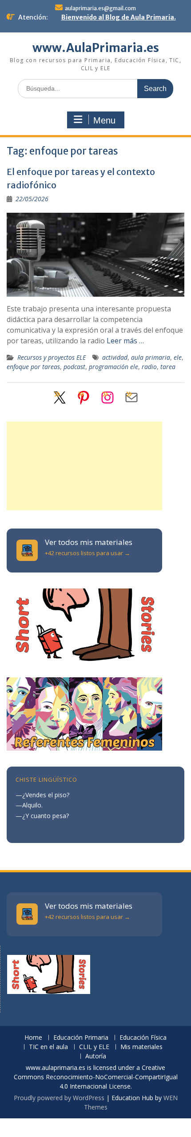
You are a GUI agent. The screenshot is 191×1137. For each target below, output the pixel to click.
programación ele (113, 366)
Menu (104, 120)
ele (178, 357)
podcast (74, 366)
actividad (114, 357)
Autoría (95, 1056)
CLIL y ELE (94, 1047)
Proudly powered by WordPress (59, 1097)
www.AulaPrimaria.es (95, 47)
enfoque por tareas (33, 366)
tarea (167, 366)
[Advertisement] (84, 465)
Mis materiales (141, 1047)
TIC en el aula (48, 1047)
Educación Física (143, 1038)
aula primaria (150, 357)
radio (149, 366)
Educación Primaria (80, 1038)
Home (33, 1038)
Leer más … (125, 341)
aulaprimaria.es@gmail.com (100, 8)
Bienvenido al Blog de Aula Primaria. (118, 17)
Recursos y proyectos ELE (51, 357)
